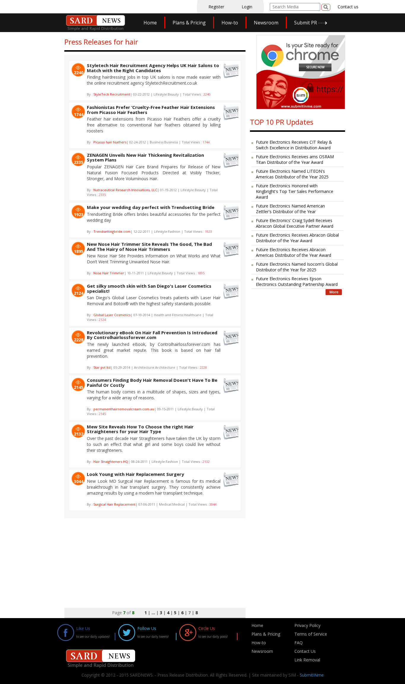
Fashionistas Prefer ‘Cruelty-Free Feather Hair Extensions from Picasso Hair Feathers (151, 109)
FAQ (298, 642)
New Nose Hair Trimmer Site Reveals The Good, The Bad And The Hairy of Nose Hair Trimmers (149, 246)
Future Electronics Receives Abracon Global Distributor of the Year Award (297, 237)
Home (150, 22)
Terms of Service (310, 634)
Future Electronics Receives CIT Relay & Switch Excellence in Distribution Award (294, 145)
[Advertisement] (154, 559)
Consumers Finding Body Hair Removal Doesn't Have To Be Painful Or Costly (152, 382)
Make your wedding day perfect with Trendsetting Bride (150, 207)
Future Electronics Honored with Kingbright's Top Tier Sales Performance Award (294, 191)
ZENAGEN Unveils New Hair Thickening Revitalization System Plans (145, 157)
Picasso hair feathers (109, 142)
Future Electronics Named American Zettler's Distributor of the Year (290, 208)
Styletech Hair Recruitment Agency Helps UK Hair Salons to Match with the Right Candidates (153, 67)
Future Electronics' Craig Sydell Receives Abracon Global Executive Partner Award (294, 223)
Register (216, 7)
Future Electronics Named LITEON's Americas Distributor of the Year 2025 (292, 174)
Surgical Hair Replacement (114, 504)
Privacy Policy (307, 625)
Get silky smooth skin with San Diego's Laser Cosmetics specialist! (149, 288)
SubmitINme (312, 675)
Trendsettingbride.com (111, 231)
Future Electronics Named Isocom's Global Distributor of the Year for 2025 (297, 267)
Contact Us (305, 651)
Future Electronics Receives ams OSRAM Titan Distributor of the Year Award (295, 159)
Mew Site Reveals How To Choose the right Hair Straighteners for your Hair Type (140, 429)
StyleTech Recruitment (111, 94)
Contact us (348, 7)
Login (247, 7)
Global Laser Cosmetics (111, 315)
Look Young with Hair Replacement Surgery (135, 474)
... (153, 612)
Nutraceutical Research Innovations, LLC (125, 190)
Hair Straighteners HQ (110, 461)
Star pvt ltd (102, 367)
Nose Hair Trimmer (108, 273)
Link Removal (307, 660)
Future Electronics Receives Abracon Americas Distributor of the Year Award (293, 252)
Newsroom (266, 22)
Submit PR (305, 22)
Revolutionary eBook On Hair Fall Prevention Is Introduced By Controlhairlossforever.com (152, 335)
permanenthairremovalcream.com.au (123, 409)
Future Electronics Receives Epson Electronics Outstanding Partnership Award (297, 281)
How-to (229, 22)
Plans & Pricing (189, 22)
